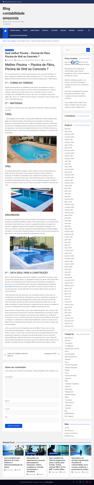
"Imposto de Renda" (71, 375)
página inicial (15, 30)
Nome (7, 401)
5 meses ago (9, 470)
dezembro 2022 (69, 204)
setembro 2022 (69, 212)
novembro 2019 (69, 280)
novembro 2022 (69, 207)
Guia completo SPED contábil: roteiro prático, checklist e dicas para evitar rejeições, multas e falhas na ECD (76, 105)
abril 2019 (67, 299)
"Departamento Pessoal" (72, 348)
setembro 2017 (69, 326)
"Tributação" (68, 405)
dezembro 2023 (69, 175)
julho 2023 (68, 188)
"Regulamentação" (70, 394)
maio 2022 (68, 223)
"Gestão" (67, 370)
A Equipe (80, 30)
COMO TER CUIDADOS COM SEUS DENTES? (17, 355)
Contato (45, 30)
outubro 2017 (69, 323)
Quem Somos (34, 30)
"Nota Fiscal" (68, 389)
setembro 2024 (69, 158)
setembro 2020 (69, 264)
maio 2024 (68, 161)
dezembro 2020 (69, 256)
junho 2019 (68, 294)
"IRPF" (66, 381)
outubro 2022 (69, 210)
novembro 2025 (69, 137)
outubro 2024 (69, 156)
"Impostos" (68, 378)
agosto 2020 (68, 267)
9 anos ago (10, 60)
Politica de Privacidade (18, 35)
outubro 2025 (69, 139)
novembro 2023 (69, 177)
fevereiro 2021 (69, 250)
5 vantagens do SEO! (50, 353)
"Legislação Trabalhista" (72, 384)
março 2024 (68, 166)
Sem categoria (9, 50)
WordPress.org (69, 436)
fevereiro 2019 (69, 304)
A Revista (54, 30)
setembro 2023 (69, 183)
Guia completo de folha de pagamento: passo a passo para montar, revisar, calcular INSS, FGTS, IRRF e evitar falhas (57, 463)
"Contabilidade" (69, 346)
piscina (31, 74)
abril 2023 (67, 196)
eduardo (18, 470)
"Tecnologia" (68, 400)
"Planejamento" (69, 392)
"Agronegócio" (69, 338)
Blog (66, 411)
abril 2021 (67, 245)
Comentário (9, 377)
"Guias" (67, 373)
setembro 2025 (69, 142)
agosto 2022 (68, 215)
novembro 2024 (69, 153)
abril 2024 (67, 164)
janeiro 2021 (68, 253)
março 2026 (68, 131)
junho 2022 (68, 221)
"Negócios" (68, 386)
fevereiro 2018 (69, 318)
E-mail (7, 409)
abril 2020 (67, 275)
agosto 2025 (68, 145)
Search (88, 50)
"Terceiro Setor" (69, 403)
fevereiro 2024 (69, 169)
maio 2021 (68, 242)
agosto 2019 (68, 288)
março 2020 (68, 277)
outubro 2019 (69, 283)
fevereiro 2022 (69, 231)
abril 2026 (67, 129)
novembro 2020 (69, 258)
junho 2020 (68, 269)
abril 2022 (67, 226)
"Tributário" (68, 408)
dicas (6, 76)
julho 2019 (68, 291)
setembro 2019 (69, 285)
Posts (25, 30)
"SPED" (67, 397)
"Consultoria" (69, 343)
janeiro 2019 (68, 307)
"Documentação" (70, 354)
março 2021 (68, 248)
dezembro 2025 (69, 134)
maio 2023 (68, 194)
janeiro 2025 (68, 148)
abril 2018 (67, 315)
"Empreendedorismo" (71, 357)
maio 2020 (68, 272)
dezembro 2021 (69, 234)
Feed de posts (69, 430)
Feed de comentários (71, 433)
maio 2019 (68, 296)
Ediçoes (63, 30)
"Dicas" (67, 351)
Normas (72, 30)
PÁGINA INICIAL (69, 413)
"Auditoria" (68, 340)
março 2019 (68, 302)
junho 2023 (68, 191)
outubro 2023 (69, 180)
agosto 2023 (68, 185)
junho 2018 (68, 312)
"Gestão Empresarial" (71, 367)
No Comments (47, 60)
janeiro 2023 (68, 202)
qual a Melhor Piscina (11, 286)
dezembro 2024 (69, 150)
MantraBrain (49, 482)
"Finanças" (68, 359)
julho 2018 (68, 310)
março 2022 (68, 229)
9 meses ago (32, 474)
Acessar (67, 428)
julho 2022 (68, 218)
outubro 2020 (69, 261)
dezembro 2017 (69, 321)
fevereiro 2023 (69, 199)
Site (6, 417)
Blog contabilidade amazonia (14, 13)
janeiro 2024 (68, 172)
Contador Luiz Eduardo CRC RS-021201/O (28, 60)
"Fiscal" (67, 362)
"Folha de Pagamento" (71, 365)
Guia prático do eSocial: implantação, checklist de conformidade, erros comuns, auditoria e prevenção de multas (80, 463)
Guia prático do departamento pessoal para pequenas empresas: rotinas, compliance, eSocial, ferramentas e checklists (36, 465)
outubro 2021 (69, 237)
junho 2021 (68, 240)
